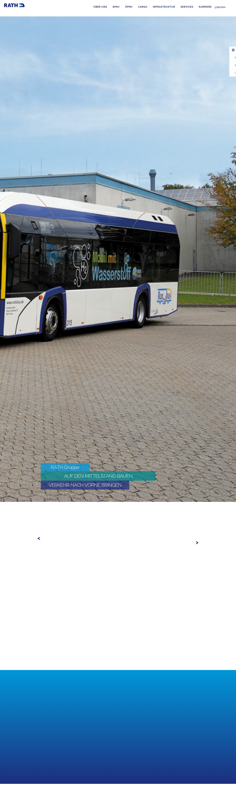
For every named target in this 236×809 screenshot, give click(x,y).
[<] (45, 520)
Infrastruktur (164, 6)
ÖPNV (129, 6)
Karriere (205, 6)
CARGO (142, 6)
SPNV (116, 6)
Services (187, 6)
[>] (40, 520)
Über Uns (100, 6)
